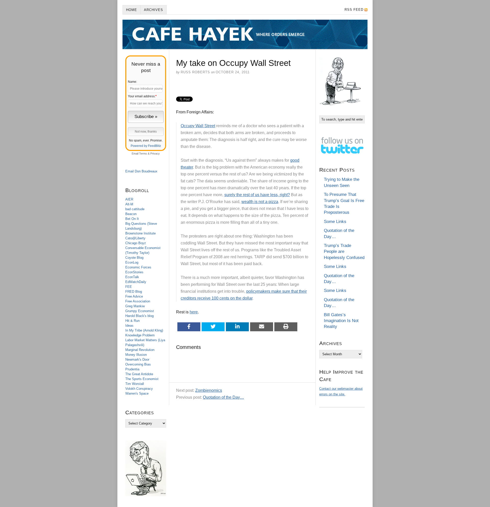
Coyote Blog (134, 258)
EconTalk (132, 277)
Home (131, 10)
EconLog (131, 262)
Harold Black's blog (139, 316)
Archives (153, 10)
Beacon (131, 214)
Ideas (129, 325)
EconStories (134, 272)
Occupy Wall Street (198, 126)
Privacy (155, 153)
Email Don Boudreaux (141, 171)
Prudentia (132, 369)
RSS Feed (354, 9)
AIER (129, 199)
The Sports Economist (141, 379)
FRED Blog (133, 291)
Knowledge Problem (140, 335)
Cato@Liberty (135, 238)
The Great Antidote (139, 374)
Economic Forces (138, 267)
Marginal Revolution (139, 350)
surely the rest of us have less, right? (257, 195)
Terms (143, 153)
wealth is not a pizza (259, 201)
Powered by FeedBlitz (146, 146)
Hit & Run (132, 321)
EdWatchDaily (135, 282)
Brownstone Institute (140, 233)
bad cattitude (134, 209)
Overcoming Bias (138, 364)
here (194, 312)
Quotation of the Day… (223, 397)
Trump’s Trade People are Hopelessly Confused (344, 251)
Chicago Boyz (135, 243)
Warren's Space (137, 393)
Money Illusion (136, 355)
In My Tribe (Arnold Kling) (144, 330)
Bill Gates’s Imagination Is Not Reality (341, 320)
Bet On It (132, 219)
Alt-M (129, 204)
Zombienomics (208, 390)
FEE (128, 287)
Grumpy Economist (139, 311)
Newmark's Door (137, 359)
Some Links (335, 221)
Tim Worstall (134, 384)
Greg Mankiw (135, 306)
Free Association (137, 301)
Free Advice (134, 296)
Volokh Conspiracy (139, 389)
